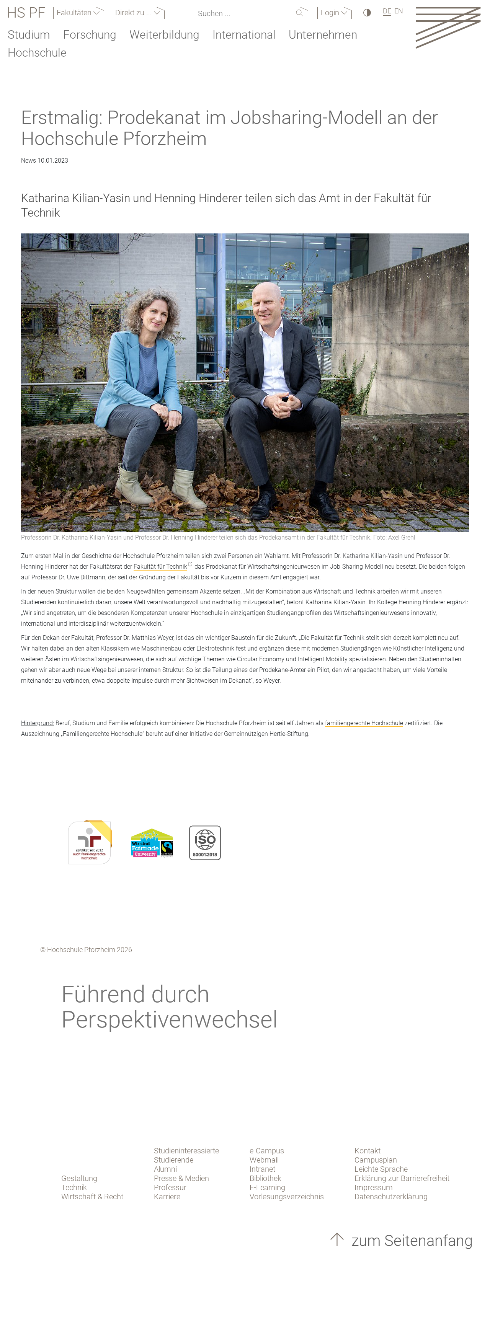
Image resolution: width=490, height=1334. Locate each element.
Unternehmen (323, 34)
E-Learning (267, 1187)
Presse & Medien (181, 1178)
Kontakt (367, 1150)
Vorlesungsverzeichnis (287, 1196)
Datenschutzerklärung (391, 1196)
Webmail (264, 1159)
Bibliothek (265, 1178)
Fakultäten (75, 12)
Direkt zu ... (134, 12)
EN (398, 11)
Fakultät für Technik (160, 566)
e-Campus (267, 1150)
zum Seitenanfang (410, 1241)
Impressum (373, 1187)
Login (331, 12)
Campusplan (375, 1159)
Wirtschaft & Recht (92, 1196)
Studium (29, 34)
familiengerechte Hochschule (364, 723)
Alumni (165, 1169)
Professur (170, 1187)
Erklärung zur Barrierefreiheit (401, 1178)
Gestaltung (79, 1178)
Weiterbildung (164, 34)
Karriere (167, 1196)
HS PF (26, 13)
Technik (74, 1187)
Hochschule (37, 52)
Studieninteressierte (186, 1150)
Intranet (262, 1169)
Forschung (89, 34)
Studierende (173, 1159)
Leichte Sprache (381, 1169)
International (244, 34)
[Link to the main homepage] (448, 27)
